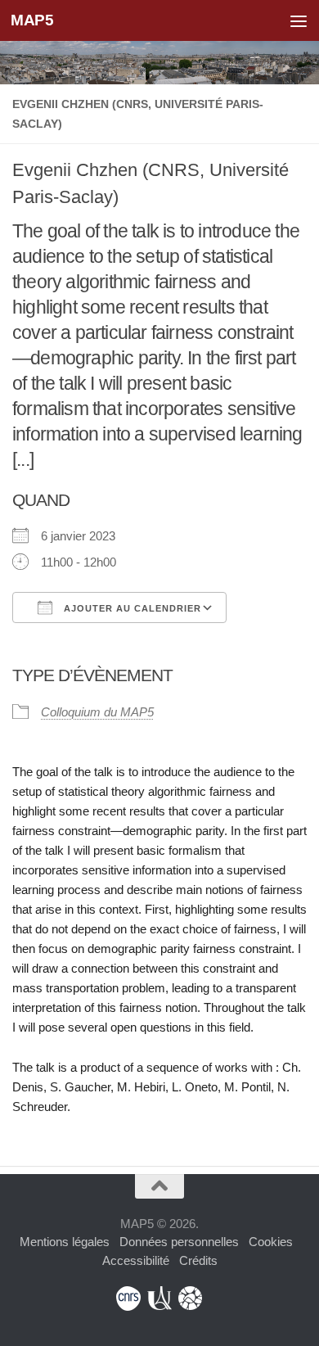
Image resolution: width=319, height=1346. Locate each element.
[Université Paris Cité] (159, 1298)
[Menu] (298, 20)
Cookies (271, 1242)
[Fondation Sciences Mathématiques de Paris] (190, 1298)
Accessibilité (135, 1260)
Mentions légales (65, 1242)
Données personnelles (179, 1242)
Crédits (198, 1260)
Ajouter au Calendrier (131, 608)
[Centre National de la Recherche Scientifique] (128, 1298)
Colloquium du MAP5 (97, 712)
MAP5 (32, 20)
